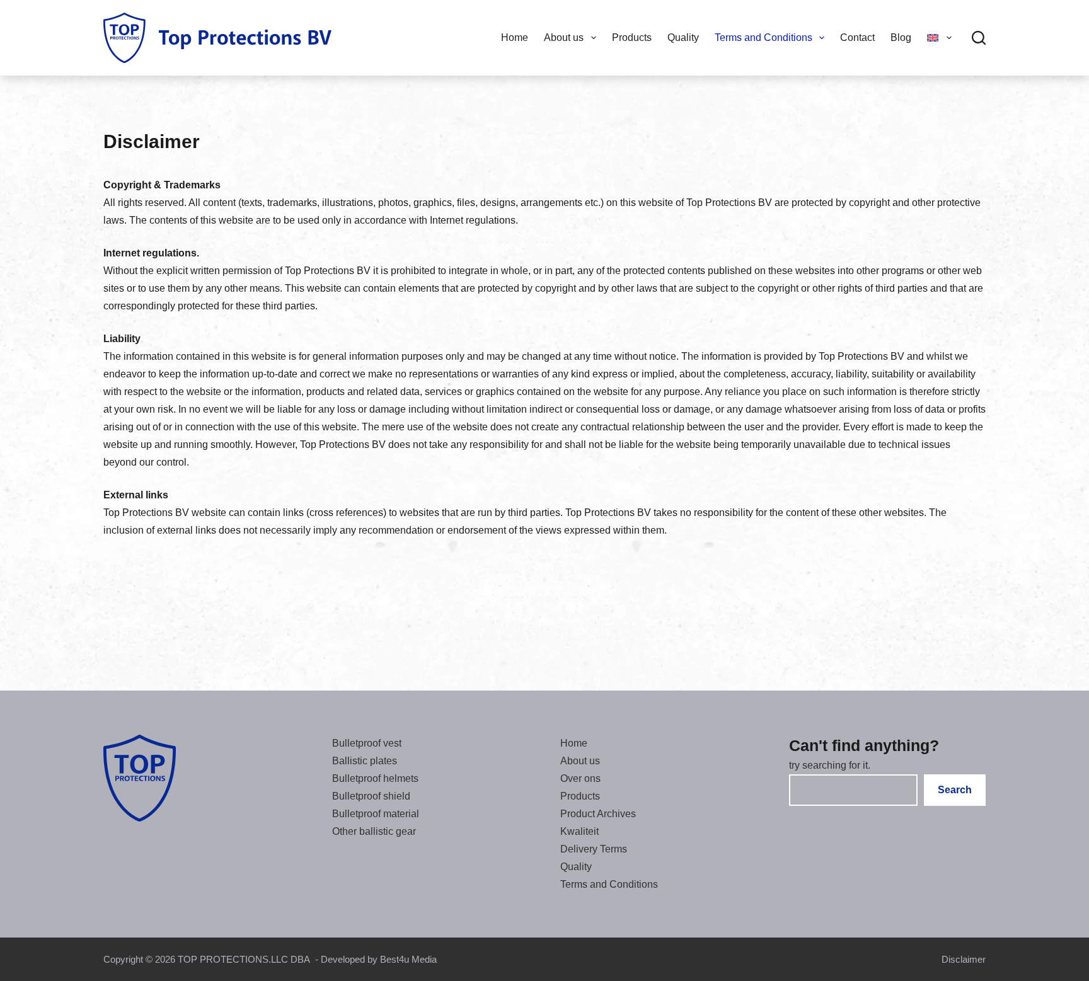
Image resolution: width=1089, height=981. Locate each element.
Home (514, 37)
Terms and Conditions (763, 37)
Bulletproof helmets (375, 778)
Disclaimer (964, 959)
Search (955, 789)
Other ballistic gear (374, 831)
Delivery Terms (593, 849)
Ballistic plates (364, 760)
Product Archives (598, 813)
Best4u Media (408, 959)
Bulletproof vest (366, 743)
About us (564, 37)
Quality (683, 37)
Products (632, 37)
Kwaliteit (579, 831)
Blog (900, 37)
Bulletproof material (375, 813)
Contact (857, 37)
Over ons (580, 778)
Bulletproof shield (371, 796)
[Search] (979, 38)
